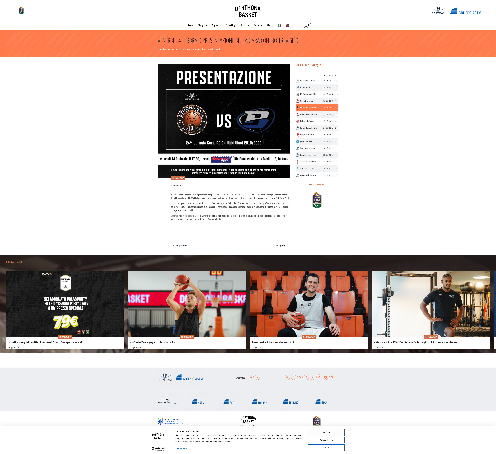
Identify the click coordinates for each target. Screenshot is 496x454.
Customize (325, 440)
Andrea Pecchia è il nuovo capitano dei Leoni (273, 342)
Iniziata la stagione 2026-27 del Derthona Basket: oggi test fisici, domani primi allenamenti (417, 342)
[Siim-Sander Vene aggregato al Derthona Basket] (187, 304)
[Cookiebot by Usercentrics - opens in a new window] (158, 449)
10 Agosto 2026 (379, 348)
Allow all (326, 432)
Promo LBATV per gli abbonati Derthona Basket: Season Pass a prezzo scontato (45, 342)
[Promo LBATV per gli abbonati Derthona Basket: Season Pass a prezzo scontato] (65, 304)
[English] (288, 25)
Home (160, 49)
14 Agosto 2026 (257, 348)
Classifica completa (317, 185)
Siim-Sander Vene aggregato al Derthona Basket (153, 342)
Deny (326, 448)
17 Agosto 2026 (135, 348)
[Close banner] (350, 430)
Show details (181, 449)
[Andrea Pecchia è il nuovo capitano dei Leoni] (309, 304)
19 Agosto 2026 (13, 348)
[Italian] (279, 25)
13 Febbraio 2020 (177, 186)
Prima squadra (168, 49)
